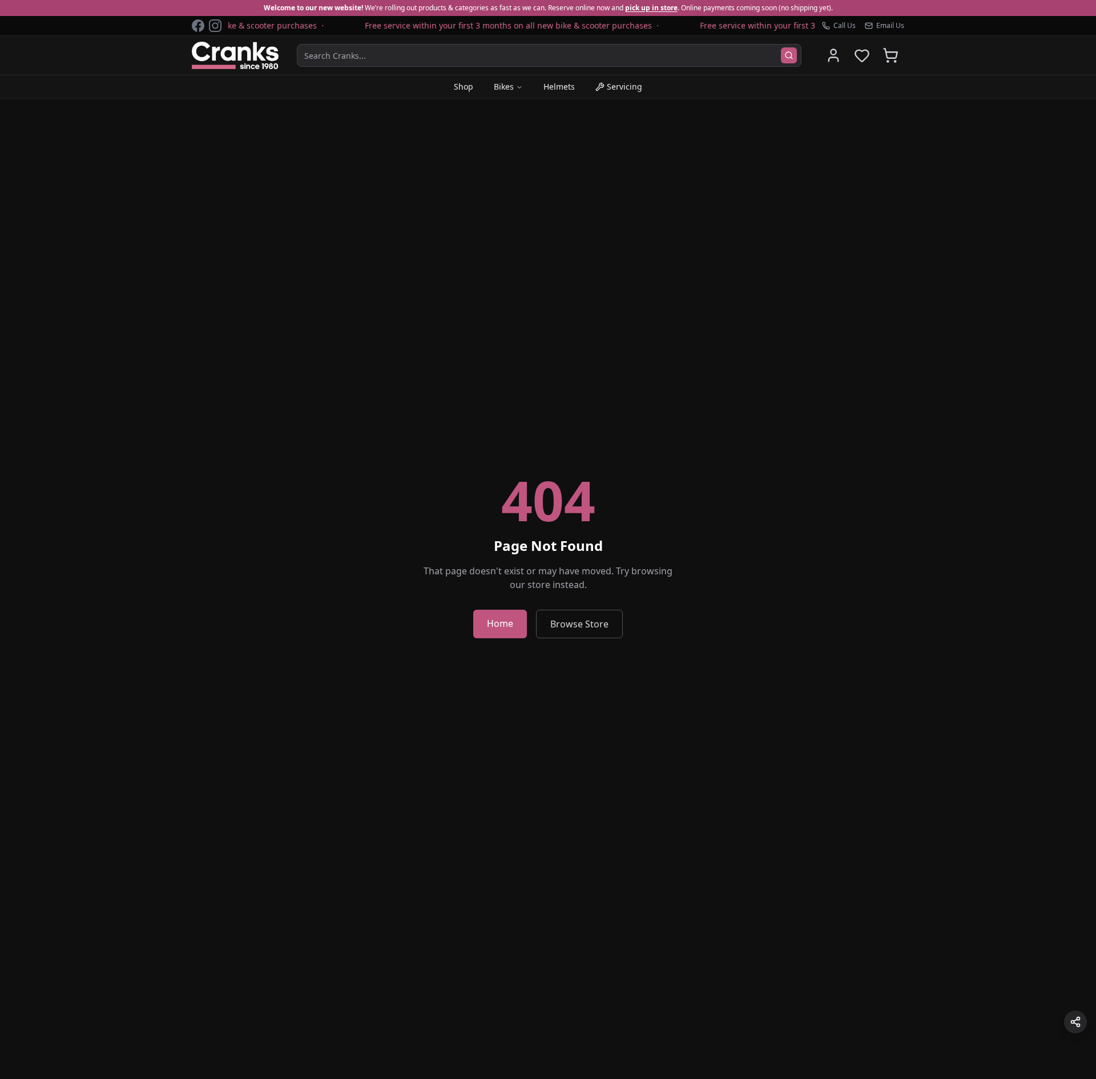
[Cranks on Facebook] (198, 25)
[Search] (789, 55)
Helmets (559, 86)
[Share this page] (1075, 1021)
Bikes (504, 86)
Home (500, 623)
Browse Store (579, 624)
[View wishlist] (862, 55)
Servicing (624, 86)
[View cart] (890, 55)
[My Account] (833, 55)
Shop (463, 86)
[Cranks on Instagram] (215, 25)
